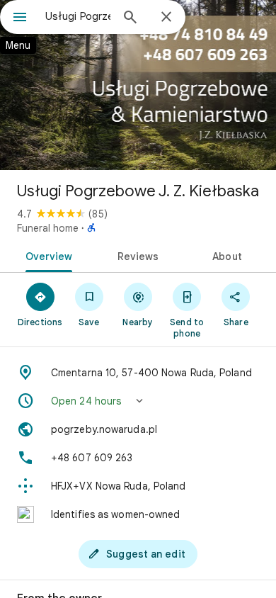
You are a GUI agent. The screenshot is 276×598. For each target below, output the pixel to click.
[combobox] (77, 16)
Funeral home (48, 228)
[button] (138, 401)
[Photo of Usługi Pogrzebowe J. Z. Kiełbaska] (138, 85)
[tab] (46, 255)
